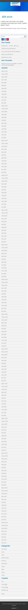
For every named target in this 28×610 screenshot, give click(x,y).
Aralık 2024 (3, 129)
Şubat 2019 (3, 331)
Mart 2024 (3, 155)
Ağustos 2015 (4, 453)
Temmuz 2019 (4, 317)
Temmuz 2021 (4, 247)
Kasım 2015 (4, 444)
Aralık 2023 (3, 163)
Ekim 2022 (3, 204)
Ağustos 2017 (4, 383)
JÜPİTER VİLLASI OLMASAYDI (8, 48)
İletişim (3, 593)
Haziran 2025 (4, 111)
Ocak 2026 (3, 91)
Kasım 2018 (4, 340)
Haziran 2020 (4, 285)
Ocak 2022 (3, 230)
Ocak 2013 (3, 542)
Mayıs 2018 (4, 357)
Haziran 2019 (4, 320)
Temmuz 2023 (4, 178)
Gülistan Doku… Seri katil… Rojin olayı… (10, 45)
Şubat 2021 (3, 262)
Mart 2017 (3, 398)
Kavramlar (3, 560)
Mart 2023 (3, 189)
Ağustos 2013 (4, 522)
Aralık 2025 (3, 94)
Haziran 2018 (4, 354)
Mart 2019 (3, 328)
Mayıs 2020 (4, 288)
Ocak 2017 (3, 403)
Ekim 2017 (3, 377)
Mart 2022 (3, 224)
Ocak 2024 (3, 160)
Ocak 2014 (3, 508)
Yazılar (4, 584)
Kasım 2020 (4, 270)
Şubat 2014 (3, 505)
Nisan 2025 (3, 117)
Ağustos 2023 (4, 175)
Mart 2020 (3, 294)
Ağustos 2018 (4, 348)
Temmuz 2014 (4, 490)
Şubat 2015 (3, 470)
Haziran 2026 (4, 76)
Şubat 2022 (3, 227)
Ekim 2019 (3, 308)
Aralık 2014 (3, 476)
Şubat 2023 (3, 192)
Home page (23, 28)
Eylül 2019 (3, 311)
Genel (2, 554)
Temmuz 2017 (4, 386)
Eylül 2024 (3, 137)
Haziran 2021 (4, 250)
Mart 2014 (3, 502)
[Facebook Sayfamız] (2, 40)
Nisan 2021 (3, 256)
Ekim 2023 (3, 169)
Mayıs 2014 (4, 496)
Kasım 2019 (4, 305)
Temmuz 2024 (4, 143)
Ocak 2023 (3, 195)
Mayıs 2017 (4, 392)
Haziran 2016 (4, 424)
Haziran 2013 (4, 528)
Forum (2, 552)
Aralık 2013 (3, 511)
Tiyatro (2, 575)
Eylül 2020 (3, 276)
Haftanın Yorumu (5, 557)
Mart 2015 (3, 467)
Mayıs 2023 (4, 184)
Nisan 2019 (3, 325)
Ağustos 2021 (4, 244)
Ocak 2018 (3, 369)
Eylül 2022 (3, 207)
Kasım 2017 (4, 375)
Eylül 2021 (3, 241)
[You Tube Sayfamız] (8, 40)
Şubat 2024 (3, 157)
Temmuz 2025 (4, 108)
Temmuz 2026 (4, 74)
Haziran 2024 (4, 146)
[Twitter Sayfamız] (5, 40)
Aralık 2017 (3, 372)
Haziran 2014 (4, 493)
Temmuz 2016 (4, 421)
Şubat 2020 (3, 296)
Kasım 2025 (4, 97)
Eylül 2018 (3, 346)
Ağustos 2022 (4, 210)
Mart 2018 (3, 363)
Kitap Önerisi (4, 563)
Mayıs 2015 (4, 461)
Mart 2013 (3, 537)
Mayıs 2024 (4, 149)
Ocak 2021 (3, 265)
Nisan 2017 (3, 395)
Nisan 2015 (3, 464)
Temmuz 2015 (4, 456)
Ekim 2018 (3, 343)
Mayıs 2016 (4, 427)
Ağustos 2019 (4, 314)
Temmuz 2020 (4, 282)
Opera (2, 569)
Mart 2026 (3, 85)
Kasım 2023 (4, 166)
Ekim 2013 (3, 516)
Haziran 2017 (4, 389)
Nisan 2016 (3, 430)
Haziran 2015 (4, 458)
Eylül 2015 (3, 450)
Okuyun (3, 566)
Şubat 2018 (3, 366)
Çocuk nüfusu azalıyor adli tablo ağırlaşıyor (10, 51)
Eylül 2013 (3, 519)
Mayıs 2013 (4, 531)
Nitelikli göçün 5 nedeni (6, 57)
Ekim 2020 (3, 273)
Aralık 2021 (3, 233)
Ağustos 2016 (4, 418)
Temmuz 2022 (4, 212)
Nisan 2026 (3, 82)
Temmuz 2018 (4, 351)
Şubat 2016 (3, 435)
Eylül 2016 (3, 415)
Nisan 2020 (3, 291)
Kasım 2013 (4, 513)
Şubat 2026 (3, 88)
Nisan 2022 (3, 221)
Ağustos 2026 (4, 71)
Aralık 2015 (3, 441)
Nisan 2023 (3, 186)
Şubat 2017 (3, 401)
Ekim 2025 (3, 100)
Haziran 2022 (4, 215)
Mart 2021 (3, 259)
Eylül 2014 (3, 484)
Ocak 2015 (3, 473)
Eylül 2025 (3, 103)
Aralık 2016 (3, 406)
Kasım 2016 (4, 409)
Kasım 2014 (4, 479)
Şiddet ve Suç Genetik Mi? (7, 54)
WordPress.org (4, 590)
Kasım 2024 (4, 131)
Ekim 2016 (3, 412)
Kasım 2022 (4, 201)
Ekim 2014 (3, 482)
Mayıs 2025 (4, 114)
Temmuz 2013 (4, 525)
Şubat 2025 (3, 123)
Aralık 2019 (3, 302)
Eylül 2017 (3, 380)
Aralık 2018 (3, 337)
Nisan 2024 (3, 152)
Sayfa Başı (13, 608)
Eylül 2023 (3, 172)
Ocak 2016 (3, 438)
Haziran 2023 (4, 181)
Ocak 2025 (3, 126)
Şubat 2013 (3, 539)
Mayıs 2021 (4, 253)
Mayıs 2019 (4, 322)
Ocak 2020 (3, 299)
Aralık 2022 (3, 198)
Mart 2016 (3, 432)
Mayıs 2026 (4, 79)
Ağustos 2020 (4, 279)
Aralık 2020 (3, 267)
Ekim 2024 (3, 134)
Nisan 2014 (3, 499)
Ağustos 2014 (4, 487)
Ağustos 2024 (4, 140)
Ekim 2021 (3, 239)
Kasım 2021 (4, 236)
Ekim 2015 (3, 447)
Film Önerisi (4, 549)
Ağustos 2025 (4, 105)
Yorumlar (4, 587)
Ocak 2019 (3, 334)
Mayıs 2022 (4, 218)
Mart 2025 (3, 120)
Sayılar (3, 572)
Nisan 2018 (3, 360)
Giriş (2, 581)
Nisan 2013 (3, 534)
